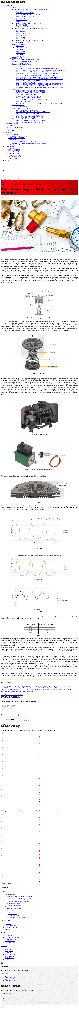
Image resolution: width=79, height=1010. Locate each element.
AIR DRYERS (17, 66)
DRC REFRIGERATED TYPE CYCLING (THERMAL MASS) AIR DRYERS (41, 70)
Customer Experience (11, 927)
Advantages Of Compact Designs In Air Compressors (17, 691)
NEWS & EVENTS (14, 155)
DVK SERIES (20, 18)
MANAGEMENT (14, 150)
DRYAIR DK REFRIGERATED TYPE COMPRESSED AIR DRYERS (38, 68)
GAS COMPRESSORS (15, 58)
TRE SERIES (20, 53)
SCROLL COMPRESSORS (21, 44)
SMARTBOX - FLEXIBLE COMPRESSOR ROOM (29, 143)
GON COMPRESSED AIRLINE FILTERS (29, 98)
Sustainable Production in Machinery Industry (21, 688)
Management (9, 951)
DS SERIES (20, 46)
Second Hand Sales (10, 939)
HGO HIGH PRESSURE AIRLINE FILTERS (30, 93)
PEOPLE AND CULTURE (17, 153)
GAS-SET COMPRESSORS (21, 63)
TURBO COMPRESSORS (20, 47)
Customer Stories (10, 942)
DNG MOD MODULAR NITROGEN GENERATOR (33, 112)
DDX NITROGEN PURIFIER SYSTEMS (29, 115)
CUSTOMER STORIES (16, 145)
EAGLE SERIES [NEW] (24, 27)
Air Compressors (10, 895)
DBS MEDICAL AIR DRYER (25, 82)
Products (3, 891)
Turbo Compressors (14, 905)
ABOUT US (12, 148)
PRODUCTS (9, 6)
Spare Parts (8, 924)
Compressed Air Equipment (13, 908)
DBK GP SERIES (21, 35)
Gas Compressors (10, 907)
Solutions (3, 932)
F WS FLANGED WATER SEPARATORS (29, 96)
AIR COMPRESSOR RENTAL (18, 136)
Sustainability (9, 935)
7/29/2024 (21, 689)
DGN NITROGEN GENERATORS (27, 113)
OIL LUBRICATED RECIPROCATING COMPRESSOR (30, 28)
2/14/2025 (4, 688)
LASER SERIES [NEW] (24, 21)
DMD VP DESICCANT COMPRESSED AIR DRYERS (34, 80)
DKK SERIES (20, 39)
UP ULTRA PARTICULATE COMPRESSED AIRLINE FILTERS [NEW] (39, 103)
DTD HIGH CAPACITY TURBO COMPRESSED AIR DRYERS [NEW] (39, 84)
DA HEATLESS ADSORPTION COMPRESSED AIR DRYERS (36, 75)
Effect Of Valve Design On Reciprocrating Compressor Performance (45, 689)
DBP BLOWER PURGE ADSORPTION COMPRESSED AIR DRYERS (39, 77)
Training (7, 929)
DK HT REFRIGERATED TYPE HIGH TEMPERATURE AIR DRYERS (39, 79)
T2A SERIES (20, 49)
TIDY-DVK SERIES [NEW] (25, 13)
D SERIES (19, 30)
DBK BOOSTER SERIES (24, 34)
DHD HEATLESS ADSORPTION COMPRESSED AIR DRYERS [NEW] (39, 87)
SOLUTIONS (9, 132)
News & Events (9, 956)
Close (3, 724)
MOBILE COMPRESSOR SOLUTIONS (25, 61)
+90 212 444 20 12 (13, 980)
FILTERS (15, 89)
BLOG (7, 160)
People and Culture (10, 954)
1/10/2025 (39, 688)
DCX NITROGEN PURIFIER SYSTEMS (29, 117)
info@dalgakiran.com (13, 978)
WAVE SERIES (21, 37)
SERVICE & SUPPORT (16, 127)
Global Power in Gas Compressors (17, 686)
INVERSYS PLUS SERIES (25, 16)
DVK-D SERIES (21, 20)
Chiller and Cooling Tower (16, 917)
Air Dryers (11, 910)
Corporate (4, 946)
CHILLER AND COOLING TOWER (24, 119)
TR (9, 162)
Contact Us (8, 959)
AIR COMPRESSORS (15, 7)
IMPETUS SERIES (22, 11)
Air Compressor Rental (12, 937)
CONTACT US (13, 158)
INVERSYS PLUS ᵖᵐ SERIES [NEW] (28, 14)
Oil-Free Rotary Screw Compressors (19, 898)
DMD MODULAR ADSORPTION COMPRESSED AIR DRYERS (37, 73)
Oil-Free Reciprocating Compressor (19, 901)
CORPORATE (9, 146)
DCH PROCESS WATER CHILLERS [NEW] (30, 120)
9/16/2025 (4, 686)
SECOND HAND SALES (16, 138)
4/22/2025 (32, 686)
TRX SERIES (20, 56)
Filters (10, 912)
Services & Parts (6, 920)
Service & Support (10, 925)
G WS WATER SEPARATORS (26, 94)
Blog (2, 963)
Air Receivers (12, 914)
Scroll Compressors (14, 903)
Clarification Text (6, 993)
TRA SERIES (20, 51)
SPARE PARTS (13, 126)
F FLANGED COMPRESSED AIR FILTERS (30, 91)
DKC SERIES (20, 32)
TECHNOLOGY (13, 152)
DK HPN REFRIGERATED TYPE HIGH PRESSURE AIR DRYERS (38, 72)
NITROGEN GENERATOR (21, 108)
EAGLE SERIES (21, 25)
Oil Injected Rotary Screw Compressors (20, 896)
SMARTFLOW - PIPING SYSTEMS (24, 141)
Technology (8, 952)
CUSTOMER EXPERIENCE (17, 129)
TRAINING (12, 131)
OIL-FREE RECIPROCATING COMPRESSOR (27, 40)
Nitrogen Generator (14, 915)
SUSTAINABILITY (14, 134)
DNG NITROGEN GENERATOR (27, 110)
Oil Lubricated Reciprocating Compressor (21, 900)
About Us (8, 949)
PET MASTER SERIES (23, 42)
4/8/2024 (69, 689)
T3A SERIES (20, 54)
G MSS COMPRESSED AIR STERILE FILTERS (32, 99)
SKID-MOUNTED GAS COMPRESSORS (26, 60)
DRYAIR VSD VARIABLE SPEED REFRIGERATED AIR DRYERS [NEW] (40, 86)
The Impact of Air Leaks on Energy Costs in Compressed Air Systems (56, 686)
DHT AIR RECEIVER (23, 106)
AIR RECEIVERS (18, 105)
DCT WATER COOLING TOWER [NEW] (29, 122)
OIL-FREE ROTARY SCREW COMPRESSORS (27, 23)
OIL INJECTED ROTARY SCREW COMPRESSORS (29, 9)
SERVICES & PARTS (12, 124)
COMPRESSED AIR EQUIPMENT (19, 65)
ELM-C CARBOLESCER (24, 101)
